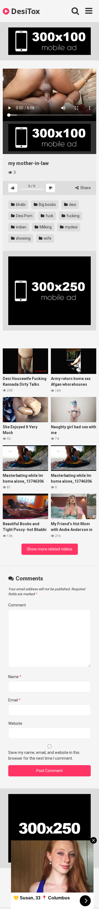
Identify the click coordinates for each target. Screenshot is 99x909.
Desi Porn (23, 216)
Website (15, 723)
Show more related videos (49, 549)
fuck (49, 216)
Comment (17, 605)
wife (47, 238)
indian (20, 227)
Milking (45, 227)
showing (23, 238)
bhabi (20, 204)
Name (14, 677)
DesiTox (24, 11)
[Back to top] (88, 898)
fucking (72, 216)
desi (72, 204)
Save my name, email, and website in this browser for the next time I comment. (43, 755)
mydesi (71, 227)
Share (85, 188)
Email (14, 700)
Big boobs (47, 204)
